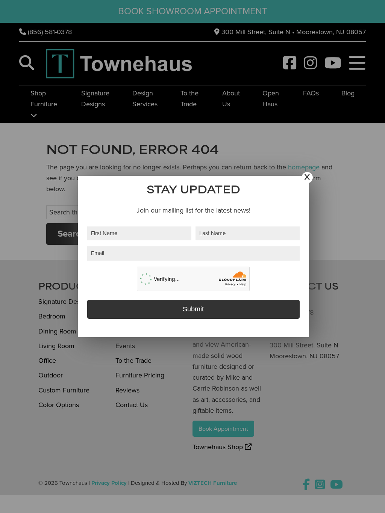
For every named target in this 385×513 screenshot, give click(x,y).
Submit (193, 309)
